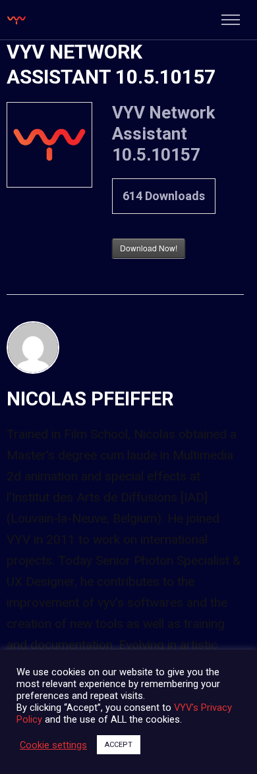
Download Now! (148, 247)
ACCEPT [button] (118, 744)
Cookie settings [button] (53, 745)
